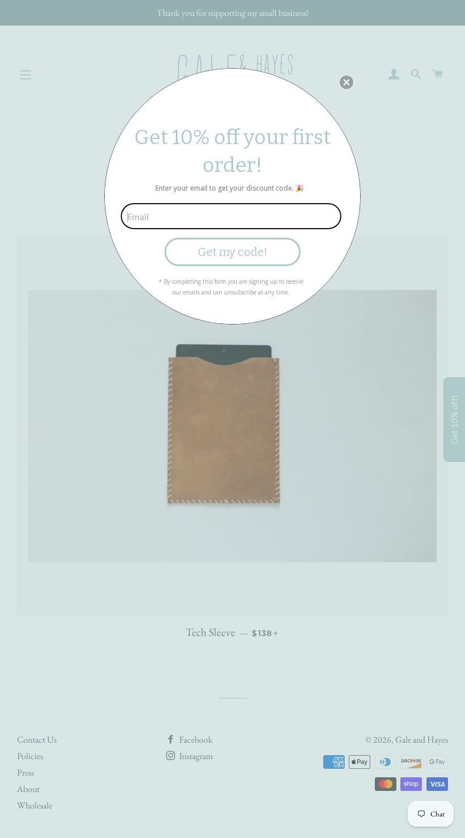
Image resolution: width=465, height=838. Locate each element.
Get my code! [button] (232, 252)
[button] (346, 82)
